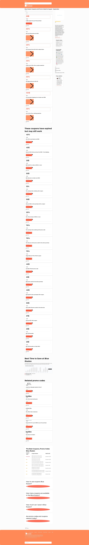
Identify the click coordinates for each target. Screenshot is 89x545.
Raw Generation (58, 46)
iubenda (60, 44)
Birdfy (61, 45)
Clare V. (57, 41)
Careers (49, 532)
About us (35, 532)
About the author (59, 85)
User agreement (31, 532)
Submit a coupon (57, 37)
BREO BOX (57, 45)
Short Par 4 (61, 41)
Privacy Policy (45, 532)
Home (26, 527)
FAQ (52, 532)
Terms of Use (40, 532)
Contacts (26, 532)
